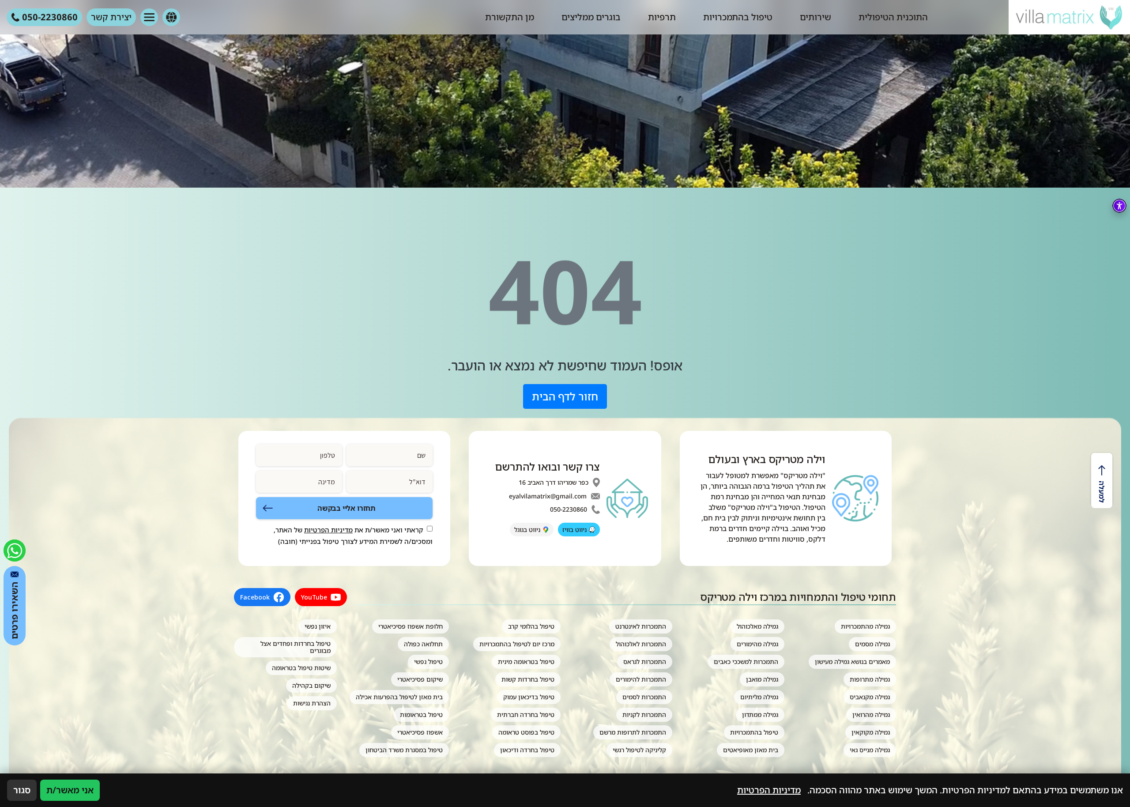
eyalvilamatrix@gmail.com (548, 496)
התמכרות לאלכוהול (641, 644)
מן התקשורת (509, 17)
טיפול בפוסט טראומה (526, 732)
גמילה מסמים (872, 644)
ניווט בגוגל (527, 529)
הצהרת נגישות (312, 703)
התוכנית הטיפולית (893, 17)
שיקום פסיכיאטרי (420, 679)
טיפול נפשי (428, 661)
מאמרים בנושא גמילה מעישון (852, 661)
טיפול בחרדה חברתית (525, 714)
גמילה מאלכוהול (757, 626)
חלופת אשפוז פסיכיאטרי (410, 626)
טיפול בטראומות (421, 714)
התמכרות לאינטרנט (640, 626)
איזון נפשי (318, 626)
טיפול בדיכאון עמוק (528, 697)
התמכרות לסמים (644, 697)
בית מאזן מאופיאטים (750, 750)
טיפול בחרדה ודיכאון (527, 750)
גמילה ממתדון (760, 714)
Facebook (255, 597)
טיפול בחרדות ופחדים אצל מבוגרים (295, 647)
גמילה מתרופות (870, 679)
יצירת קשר (111, 17)
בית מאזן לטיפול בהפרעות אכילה (399, 697)
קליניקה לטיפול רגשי (639, 750)
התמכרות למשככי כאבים (746, 661)
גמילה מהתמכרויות (865, 626)
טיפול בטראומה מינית (526, 661)
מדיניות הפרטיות (328, 529)
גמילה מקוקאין (870, 732)
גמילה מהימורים (757, 644)
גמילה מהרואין (871, 714)
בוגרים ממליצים (591, 17)
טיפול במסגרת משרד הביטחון (404, 750)
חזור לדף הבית (565, 396)
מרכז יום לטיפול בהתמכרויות (516, 644)
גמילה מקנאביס (870, 697)
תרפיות (662, 17)
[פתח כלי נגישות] (1119, 206)
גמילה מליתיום (759, 697)
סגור (21, 790)
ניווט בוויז (574, 529)
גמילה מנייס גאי (870, 750)
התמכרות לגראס (644, 661)
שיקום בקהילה (311, 685)
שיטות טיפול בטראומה (301, 668)
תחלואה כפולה (423, 644)
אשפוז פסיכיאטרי (420, 732)
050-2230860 (568, 509)
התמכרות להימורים (641, 679)
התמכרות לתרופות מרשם (632, 732)
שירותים (815, 17)
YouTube (314, 597)
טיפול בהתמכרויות (737, 17)
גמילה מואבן (762, 679)
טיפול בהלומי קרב (531, 626)
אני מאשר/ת (70, 790)
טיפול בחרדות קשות (527, 679)
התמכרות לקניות (644, 714)
